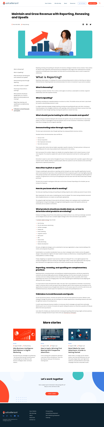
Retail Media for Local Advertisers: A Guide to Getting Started (77, 350)
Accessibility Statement (52, 413)
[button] (48, 3)
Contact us (32, 419)
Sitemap (48, 417)
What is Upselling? (19, 72)
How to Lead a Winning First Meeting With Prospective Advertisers (51, 350)
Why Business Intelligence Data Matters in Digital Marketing (23, 350)
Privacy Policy (49, 411)
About (31, 415)
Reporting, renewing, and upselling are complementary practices (21, 104)
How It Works (33, 411)
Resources (32, 417)
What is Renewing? (19, 69)
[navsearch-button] (99, 2)
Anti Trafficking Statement (52, 415)
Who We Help (33, 413)
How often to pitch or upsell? (21, 85)
